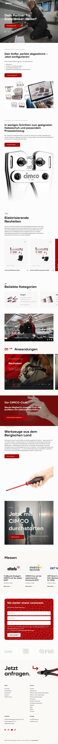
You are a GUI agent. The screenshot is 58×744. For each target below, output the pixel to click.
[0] (50, 3)
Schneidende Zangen (26, 297)
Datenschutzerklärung (40, 626)
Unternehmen (8, 691)
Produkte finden (11, 144)
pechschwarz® (35, 740)
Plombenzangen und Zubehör (28, 301)
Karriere (7, 695)
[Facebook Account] (15, 730)
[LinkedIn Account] (5, 730)
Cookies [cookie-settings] (32, 711)
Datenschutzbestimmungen (26, 630)
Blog (31, 707)
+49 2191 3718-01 (34, 719)
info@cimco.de (34, 721)
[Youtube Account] (12, 730)
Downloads (8, 693)
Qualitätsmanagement (36, 703)
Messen (32, 705)
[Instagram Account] (8, 730)
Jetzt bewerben (15, 537)
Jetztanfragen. (17, 671)
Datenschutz (33, 691)
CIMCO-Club (8, 697)
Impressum (33, 699)
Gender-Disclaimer (35, 701)
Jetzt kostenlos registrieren (14, 417)
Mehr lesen (7, 586)
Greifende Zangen (25, 299)
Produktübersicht (11, 25)
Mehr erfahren (11, 456)
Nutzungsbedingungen (12, 628)
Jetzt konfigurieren (12, 75)
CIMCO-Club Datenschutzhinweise (39, 693)
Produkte (7, 688)
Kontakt (32, 688)
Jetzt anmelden (14, 635)
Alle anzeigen (23, 304)
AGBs (31, 709)
